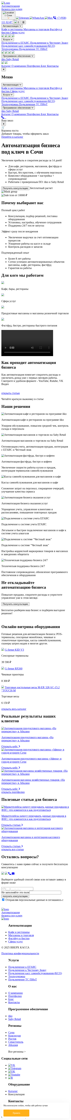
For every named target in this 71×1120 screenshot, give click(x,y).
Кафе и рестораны (12, 29)
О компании (19, 65)
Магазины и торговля (36, 29)
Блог (44, 65)
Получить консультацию (15, 188)
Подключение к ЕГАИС (15, 42)
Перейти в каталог (12, 136)
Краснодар (14, 1035)
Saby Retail (12, 59)
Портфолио (34, 65)
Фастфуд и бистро (18, 938)
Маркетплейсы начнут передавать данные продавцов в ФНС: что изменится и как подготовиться (33, 817)
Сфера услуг (17, 32)
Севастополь (15, 1041)
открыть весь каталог (13, 708)
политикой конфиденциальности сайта (24, 903)
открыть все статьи (12, 849)
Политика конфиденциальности (20, 953)
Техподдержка (10, 49)
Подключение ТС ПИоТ (33, 49)
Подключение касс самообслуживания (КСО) (28, 45)
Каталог (6, 65)
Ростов (12, 1038)
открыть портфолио (13, 792)
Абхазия (13, 1045)
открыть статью (10, 393)
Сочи (11, 1032)
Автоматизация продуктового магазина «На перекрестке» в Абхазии (27, 739)
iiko (3, 59)
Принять (16, 1113)
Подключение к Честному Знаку (49, 42)
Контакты (53, 65)
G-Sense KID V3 (14, 649)
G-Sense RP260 (13, 668)
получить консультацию (15, 896)
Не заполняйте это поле (15, 892)
